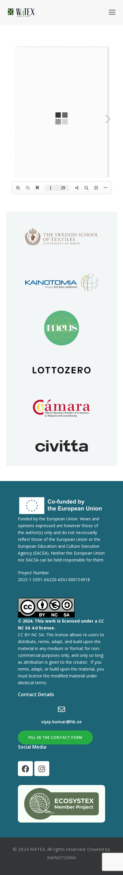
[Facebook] (25, 768)
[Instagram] (41, 768)
